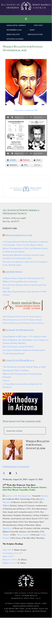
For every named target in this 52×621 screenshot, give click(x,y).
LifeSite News (13, 272)
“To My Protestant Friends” (14, 353)
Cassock (6, 380)
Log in (38, 598)
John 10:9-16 (8, 549)
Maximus (45, 495)
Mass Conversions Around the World (18, 346)
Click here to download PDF (26, 110)
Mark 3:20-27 (8, 556)
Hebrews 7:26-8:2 (10, 559)
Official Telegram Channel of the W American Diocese (22, 316)
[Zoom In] (31, 117)
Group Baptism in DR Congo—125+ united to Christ (24, 336)
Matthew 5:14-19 (10, 562)
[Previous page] (8, 117)
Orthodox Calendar (16, 467)
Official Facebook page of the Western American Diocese (23, 323)
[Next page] (12, 117)
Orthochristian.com (18, 235)
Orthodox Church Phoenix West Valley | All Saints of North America (26, 7)
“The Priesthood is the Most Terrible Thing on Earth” (25, 366)
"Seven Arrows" (23, 534)
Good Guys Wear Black (19, 360)
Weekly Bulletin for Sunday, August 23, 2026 (37, 445)
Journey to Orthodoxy (19, 330)
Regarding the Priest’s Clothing (15, 370)
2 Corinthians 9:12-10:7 (12, 553)
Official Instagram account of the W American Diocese (22, 319)
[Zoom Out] (27, 117)
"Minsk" (6, 534)
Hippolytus (7, 528)
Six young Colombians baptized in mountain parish (24, 350)
